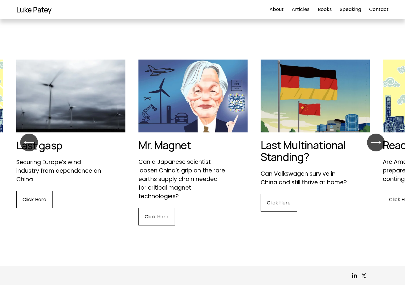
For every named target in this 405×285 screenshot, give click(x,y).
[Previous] (29, 142)
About (277, 9)
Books (325, 9)
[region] (202, 142)
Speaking (350, 9)
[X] (364, 275)
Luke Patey (34, 10)
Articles (301, 9)
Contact (379, 9)
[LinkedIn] (354, 275)
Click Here (34, 199)
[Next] (376, 142)
